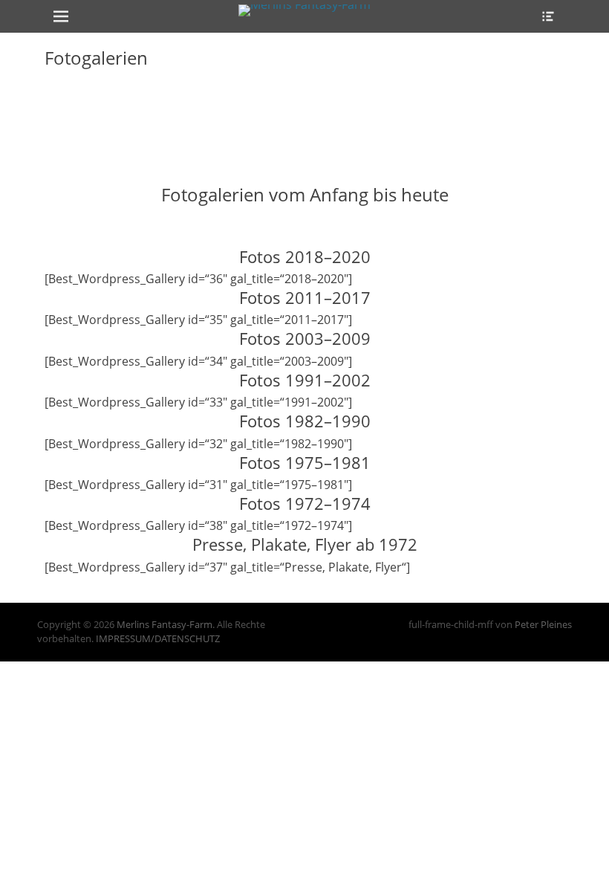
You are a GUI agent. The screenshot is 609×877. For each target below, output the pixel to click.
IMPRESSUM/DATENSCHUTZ (158, 638)
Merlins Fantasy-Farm (164, 624)
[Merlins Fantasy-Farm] (304, 10)
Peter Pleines (543, 624)
